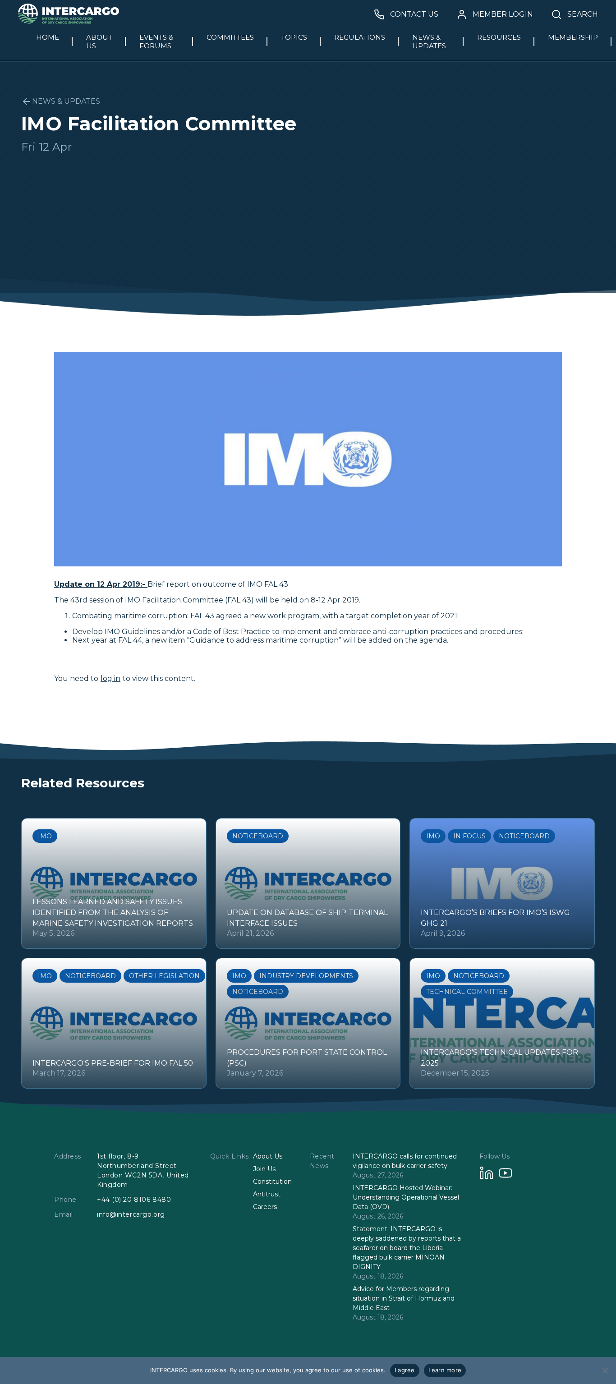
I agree (405, 1370)
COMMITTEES (230, 37)
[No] (604, 1370)
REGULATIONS (359, 37)
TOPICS (294, 37)
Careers (265, 1207)
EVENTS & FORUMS (156, 41)
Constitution (272, 1181)
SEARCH (582, 14)
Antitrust (266, 1194)
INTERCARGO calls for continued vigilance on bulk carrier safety (405, 1161)
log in (110, 678)
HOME (47, 37)
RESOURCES (499, 37)
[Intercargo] (68, 21)
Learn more (445, 1370)
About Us (267, 1156)
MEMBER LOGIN (503, 14)
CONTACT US (414, 14)
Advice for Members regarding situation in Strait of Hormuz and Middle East (404, 1298)
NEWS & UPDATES (429, 41)
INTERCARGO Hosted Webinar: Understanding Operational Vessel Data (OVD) (406, 1197)
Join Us (264, 1169)
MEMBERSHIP (573, 37)
